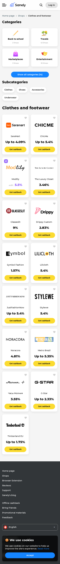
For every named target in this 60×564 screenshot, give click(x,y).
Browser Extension (12, 480)
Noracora (15, 350)
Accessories (38, 89)
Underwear (10, 97)
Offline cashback (11, 503)
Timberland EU (15, 436)
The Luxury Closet (44, 179)
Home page (8, 471)
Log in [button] (51, 5)
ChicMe (44, 136)
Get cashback (15, 149)
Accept (30, 555)
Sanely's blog (9, 495)
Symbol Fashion (15, 265)
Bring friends (9, 508)
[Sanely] (18, 5)
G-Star (44, 393)
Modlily (15, 179)
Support (6, 490)
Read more (43, 548)
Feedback (7, 517)
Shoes (22, 89)
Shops (5, 476)
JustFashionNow (15, 307)
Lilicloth (44, 265)
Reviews (6, 485)
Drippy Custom (44, 222)
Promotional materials (14, 512)
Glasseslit (15, 222)
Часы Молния (15, 393)
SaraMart (15, 136)
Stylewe (44, 307)
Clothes (8, 89)
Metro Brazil (44, 350)
